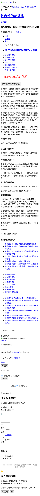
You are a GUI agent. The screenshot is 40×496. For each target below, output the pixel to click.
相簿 (6, 36)
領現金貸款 (9, 62)
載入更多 (4, 366)
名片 (6, 41)
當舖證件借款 (10, 55)
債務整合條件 (10, 57)
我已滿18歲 (5, 492)
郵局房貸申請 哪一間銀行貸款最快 (17, 261)
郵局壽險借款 (10, 280)
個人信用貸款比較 (11, 67)
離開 (11, 492)
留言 (19, 352)
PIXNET (9, 465)
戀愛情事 (17, 358)
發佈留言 (4, 378)
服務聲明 (22, 467)
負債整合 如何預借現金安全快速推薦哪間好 (21, 244)
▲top (3, 362)
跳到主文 (4, 22)
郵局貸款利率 (10, 65)
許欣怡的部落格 (12, 16)
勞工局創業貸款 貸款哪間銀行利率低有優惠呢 (21, 264)
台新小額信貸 (10, 70)
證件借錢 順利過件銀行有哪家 (21, 50)
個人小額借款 (10, 275)
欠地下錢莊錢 (10, 60)
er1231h (3, 341)
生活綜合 (17, 32)
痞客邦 (14, 352)
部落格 (7, 39)
